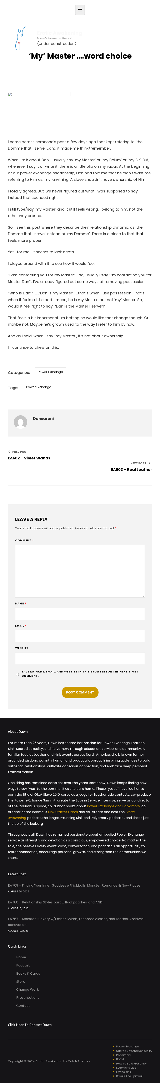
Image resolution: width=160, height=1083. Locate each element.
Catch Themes (79, 1061)
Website (22, 648)
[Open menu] (80, 10)
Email (20, 626)
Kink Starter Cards (63, 812)
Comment (24, 540)
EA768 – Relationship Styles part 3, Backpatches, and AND (55, 902)
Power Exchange (50, 372)
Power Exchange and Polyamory (113, 806)
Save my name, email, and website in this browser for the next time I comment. (80, 674)
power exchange (38, 387)
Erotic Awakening (59, 33)
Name (20, 603)
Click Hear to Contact (25, 1024)
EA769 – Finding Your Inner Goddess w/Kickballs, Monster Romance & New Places (74, 885)
